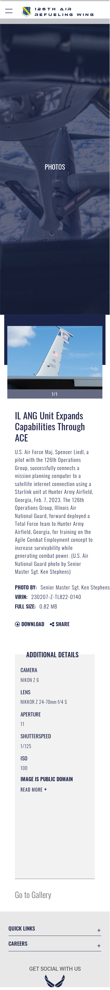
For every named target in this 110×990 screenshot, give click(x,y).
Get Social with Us (55, 969)
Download (32, 624)
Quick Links (21, 928)
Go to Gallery (33, 894)
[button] (9, 12)
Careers (17, 943)
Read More (32, 789)
